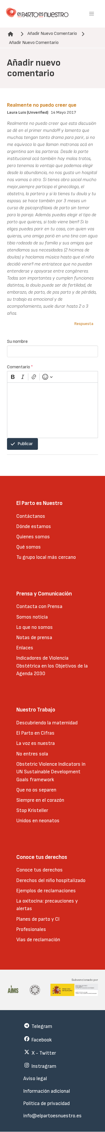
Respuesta (83, 323)
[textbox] (52, 410)
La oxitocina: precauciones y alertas (47, 905)
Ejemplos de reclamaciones (46, 891)
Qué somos (28, 547)
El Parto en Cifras (35, 733)
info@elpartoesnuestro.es (52, 1116)
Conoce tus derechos (39, 870)
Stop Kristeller (32, 810)
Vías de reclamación (38, 940)
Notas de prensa (34, 637)
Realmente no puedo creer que (41, 105)
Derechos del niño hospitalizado (50, 880)
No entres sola (32, 754)
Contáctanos (30, 516)
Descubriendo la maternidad (47, 723)
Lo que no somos (34, 627)
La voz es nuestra (35, 743)
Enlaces (24, 648)
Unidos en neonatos (38, 821)
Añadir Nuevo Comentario (52, 33)
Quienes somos (33, 537)
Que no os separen (36, 790)
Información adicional (46, 1091)
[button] (91, 13)
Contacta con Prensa (39, 606)
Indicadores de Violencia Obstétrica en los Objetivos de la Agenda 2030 (52, 666)
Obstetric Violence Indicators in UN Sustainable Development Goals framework (50, 772)
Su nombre (17, 341)
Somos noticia (32, 617)
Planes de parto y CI (38, 919)
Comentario (20, 367)
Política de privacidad (46, 1103)
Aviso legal (35, 1078)
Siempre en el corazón (40, 800)
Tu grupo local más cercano (46, 557)
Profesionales (31, 929)
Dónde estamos (33, 526)
